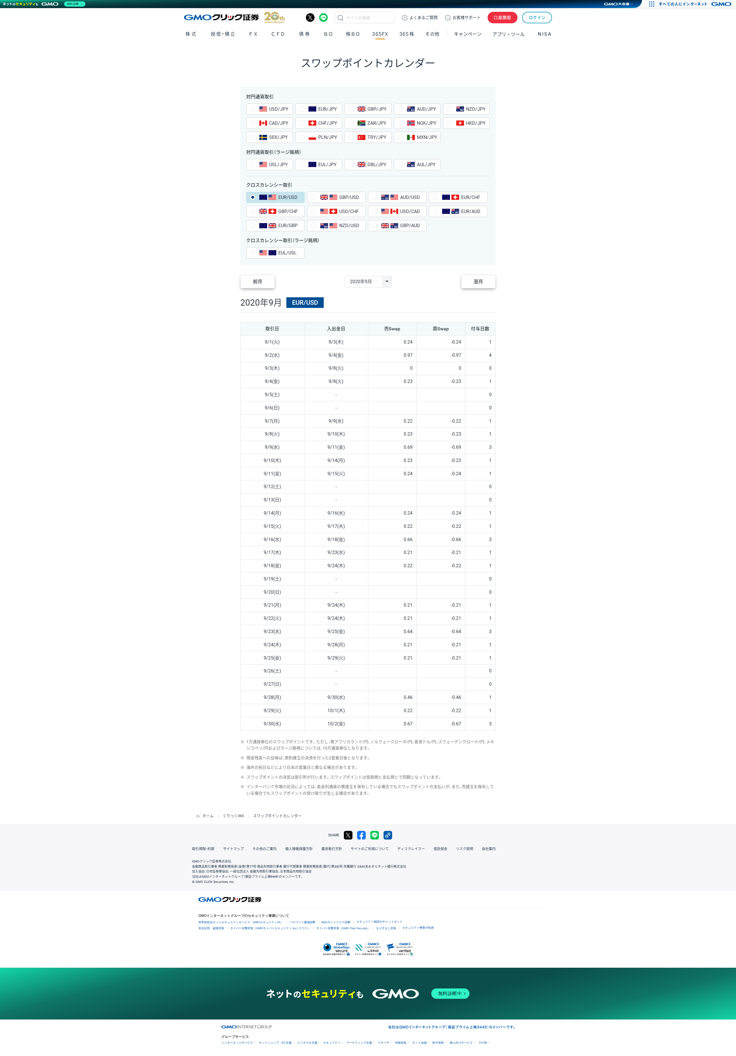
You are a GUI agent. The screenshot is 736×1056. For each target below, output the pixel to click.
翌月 (478, 281)
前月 (257, 281)
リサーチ (383, 1042)
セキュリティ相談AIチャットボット (379, 921)
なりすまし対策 (386, 928)
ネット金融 (419, 1042)
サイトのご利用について (370, 849)
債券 (305, 34)
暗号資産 (438, 1042)
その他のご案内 (264, 849)
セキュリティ (331, 1042)
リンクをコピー (388, 835)
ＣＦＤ (278, 34)
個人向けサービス (461, 1042)
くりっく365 (233, 816)
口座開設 (502, 17)
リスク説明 (464, 849)
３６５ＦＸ (380, 34)
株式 (191, 34)
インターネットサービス (237, 1042)
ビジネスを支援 (307, 1042)
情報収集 (401, 1042)
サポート (467, 17)
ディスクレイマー (411, 849)
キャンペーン (468, 34)
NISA (545, 34)
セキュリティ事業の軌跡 (418, 927)
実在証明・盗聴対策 (211, 928)
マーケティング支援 (359, 1042)
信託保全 (440, 849)
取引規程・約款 (203, 849)
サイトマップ (233, 849)
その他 (482, 1042)
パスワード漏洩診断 (302, 922)
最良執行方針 (331, 849)
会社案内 (489, 849)
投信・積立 (223, 34)
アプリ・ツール (508, 33)
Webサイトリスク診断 (335, 922)
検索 (340, 17)
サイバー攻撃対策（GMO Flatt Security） (343, 928)
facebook (361, 835)
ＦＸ (253, 34)
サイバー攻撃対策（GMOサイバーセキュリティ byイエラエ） (270, 928)
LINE (323, 17)
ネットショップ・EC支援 (275, 1042)
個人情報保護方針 (299, 849)
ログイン (537, 17)
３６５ (407, 34)
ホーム (208, 816)
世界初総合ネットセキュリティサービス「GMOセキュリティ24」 (240, 922)
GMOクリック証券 (234, 17)
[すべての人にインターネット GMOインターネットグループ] (696, 4)
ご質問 (423, 17)
